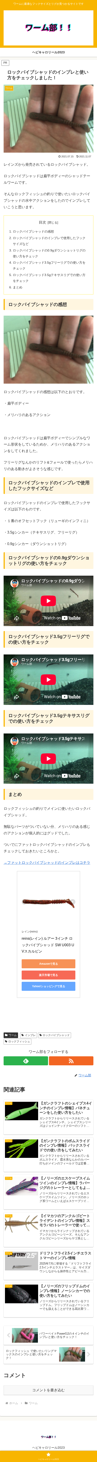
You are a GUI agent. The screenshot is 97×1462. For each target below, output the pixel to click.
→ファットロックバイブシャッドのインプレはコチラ (47, 863)
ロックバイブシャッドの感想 (33, 231)
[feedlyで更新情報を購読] (26, 1060)
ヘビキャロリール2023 (48, 1447)
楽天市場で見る (48, 975)
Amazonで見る (48, 963)
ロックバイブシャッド (56, 1035)
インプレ (30, 1035)
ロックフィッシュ (19, 1041)
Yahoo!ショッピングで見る (48, 986)
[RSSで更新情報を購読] (71, 1060)
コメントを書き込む (48, 1390)
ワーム (13, 1035)
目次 (42, 222)
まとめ (17, 287)
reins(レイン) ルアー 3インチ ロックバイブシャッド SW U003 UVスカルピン (48, 945)
